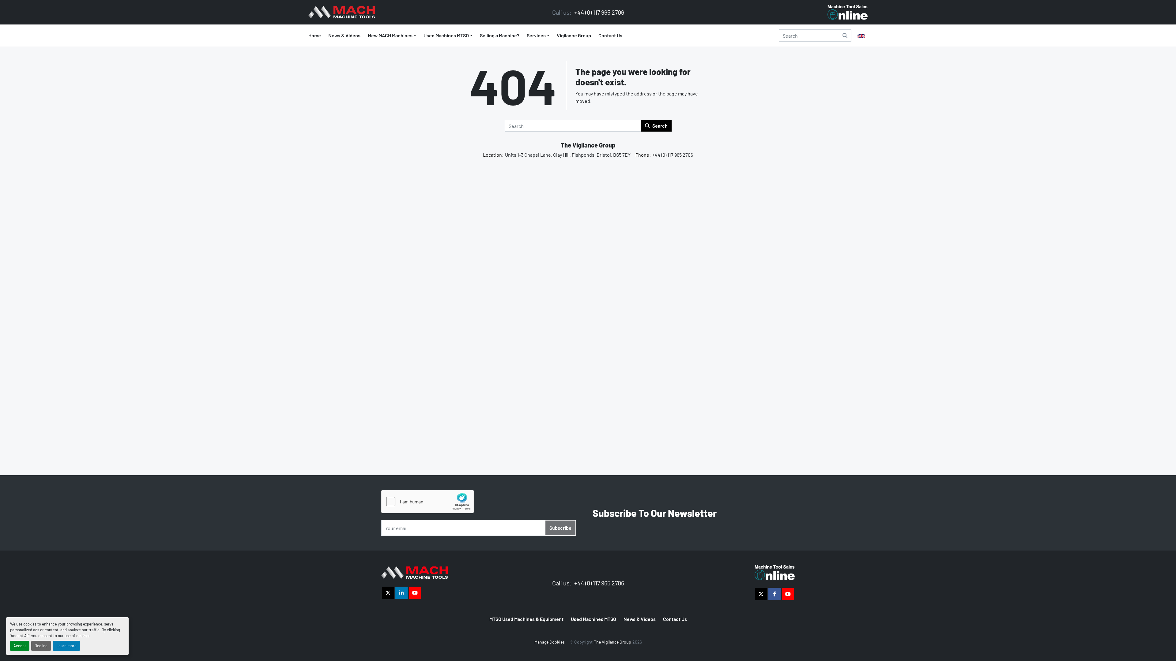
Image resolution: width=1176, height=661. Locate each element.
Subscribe (560, 528)
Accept (19, 645)
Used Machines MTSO (446, 35)
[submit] (845, 35)
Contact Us (610, 35)
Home (314, 35)
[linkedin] (401, 593)
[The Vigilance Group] (414, 572)
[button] (448, 35)
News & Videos (344, 35)
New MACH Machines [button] (390, 35)
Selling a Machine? (499, 35)
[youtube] (415, 593)
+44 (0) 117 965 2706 (598, 12)
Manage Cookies (549, 641)
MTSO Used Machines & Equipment (526, 619)
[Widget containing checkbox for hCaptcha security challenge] (427, 501)
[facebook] (774, 594)
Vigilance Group (574, 35)
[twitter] (388, 593)
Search (660, 126)
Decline (41, 645)
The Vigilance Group (588, 145)
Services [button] (536, 35)
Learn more (66, 645)
